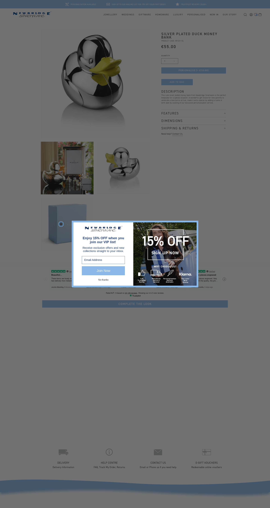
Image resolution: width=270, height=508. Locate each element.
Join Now (103, 271)
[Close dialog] (61, 224)
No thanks (103, 280)
